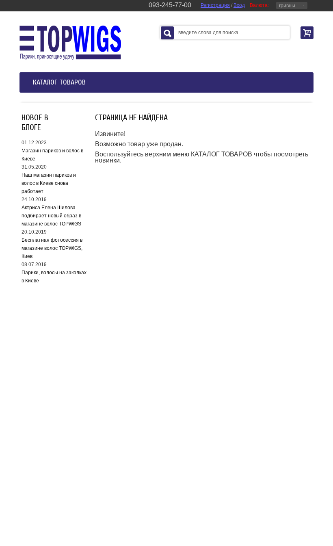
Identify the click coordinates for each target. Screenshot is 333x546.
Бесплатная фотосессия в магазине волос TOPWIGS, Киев (52, 248)
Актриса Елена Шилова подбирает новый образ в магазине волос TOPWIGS (51, 216)
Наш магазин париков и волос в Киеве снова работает (49, 183)
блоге (31, 127)
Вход (239, 5)
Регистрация (215, 5)
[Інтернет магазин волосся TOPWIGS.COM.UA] (70, 43)
